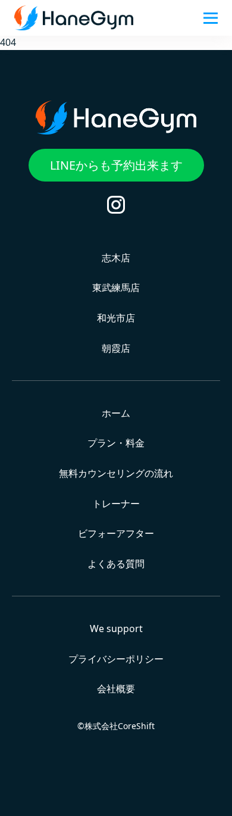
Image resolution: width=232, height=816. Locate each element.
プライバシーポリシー (116, 658)
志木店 (116, 257)
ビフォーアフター (116, 533)
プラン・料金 (116, 442)
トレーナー (116, 503)
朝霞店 (116, 348)
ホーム (116, 413)
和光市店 (116, 317)
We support (116, 628)
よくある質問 (116, 563)
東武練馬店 (116, 287)
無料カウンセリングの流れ (116, 473)
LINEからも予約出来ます (116, 165)
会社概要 (116, 688)
